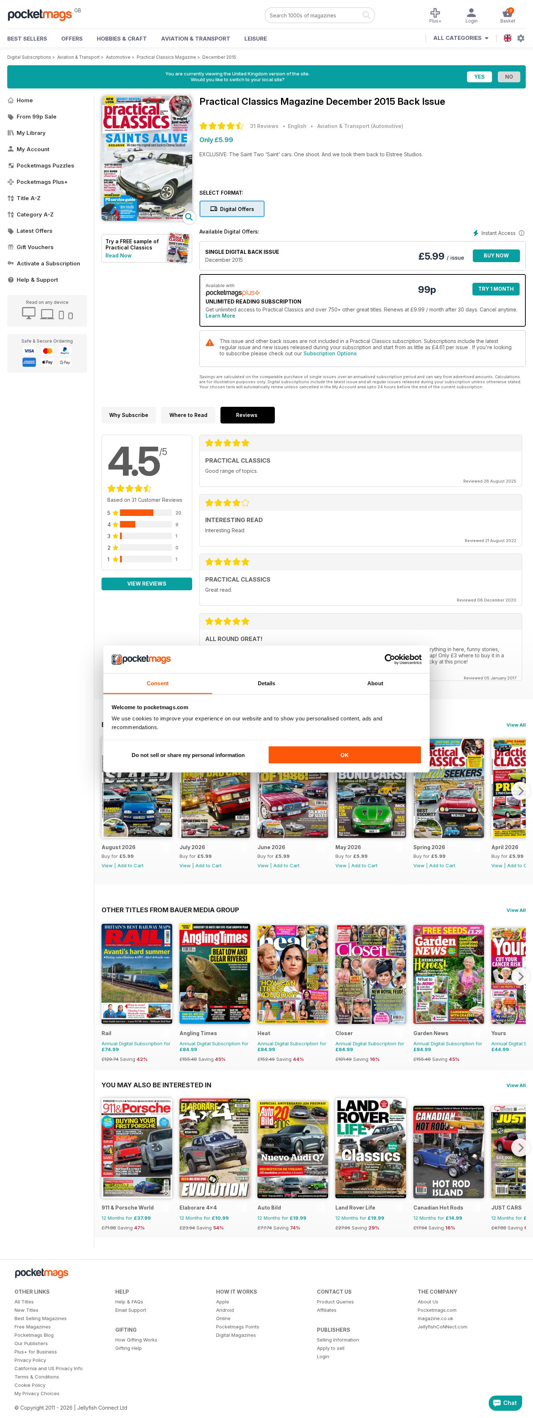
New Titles (26, 1310)
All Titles (24, 1302)
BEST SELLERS (27, 38)
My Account (33, 149)
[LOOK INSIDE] (147, 219)
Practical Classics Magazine (166, 57)
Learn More (220, 316)
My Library (31, 132)
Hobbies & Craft (122, 38)
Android (225, 1310)
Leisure (255, 38)
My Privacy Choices (37, 1393)
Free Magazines (33, 1327)
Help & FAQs (129, 1302)
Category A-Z (35, 214)
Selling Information (338, 1340)
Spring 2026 (429, 847)
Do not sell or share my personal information (188, 755)
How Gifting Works (136, 1340)
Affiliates (326, 1310)
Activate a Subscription (48, 263)
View (107, 865)
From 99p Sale (37, 116)
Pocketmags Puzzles (45, 165)
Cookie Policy (30, 1385)
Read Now (119, 255)
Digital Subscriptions (29, 57)
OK (344, 755)
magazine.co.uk (435, 1318)
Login (323, 1356)
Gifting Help (128, 1348)
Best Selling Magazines (41, 1318)
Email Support (130, 1310)
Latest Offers (35, 230)
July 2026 (192, 847)
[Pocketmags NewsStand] (43, 14)
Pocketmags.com (437, 1310)
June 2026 (271, 847)
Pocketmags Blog (34, 1335)
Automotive (118, 57)
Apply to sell (330, 1348)
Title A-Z (29, 198)
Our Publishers (31, 1343)
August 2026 (119, 847)
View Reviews (146, 583)
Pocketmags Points (237, 1327)
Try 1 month (496, 289)
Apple (222, 1302)
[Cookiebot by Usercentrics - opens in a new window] (390, 659)
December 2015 (219, 57)
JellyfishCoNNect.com (442, 1327)
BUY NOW (496, 255)
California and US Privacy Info (49, 1368)
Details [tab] (267, 683)
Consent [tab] (158, 683)
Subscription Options (330, 353)
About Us (428, 1302)
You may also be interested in (156, 1084)
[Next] (520, 791)
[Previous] (107, 791)
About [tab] (375, 683)
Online (223, 1318)
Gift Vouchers (35, 247)
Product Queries (335, 1302)
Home (25, 100)
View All (516, 725)
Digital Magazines (236, 1335)
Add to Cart (130, 865)
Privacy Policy (30, 1360)
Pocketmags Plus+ (42, 181)
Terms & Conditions (37, 1377)
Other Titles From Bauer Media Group (170, 909)
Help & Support (37, 279)
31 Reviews (264, 126)
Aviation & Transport (195, 38)
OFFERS (72, 38)
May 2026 (348, 847)
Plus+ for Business (36, 1352)
